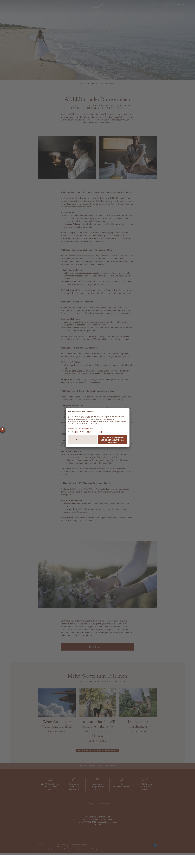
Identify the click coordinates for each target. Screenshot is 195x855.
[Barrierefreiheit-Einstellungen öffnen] (2, 430)
